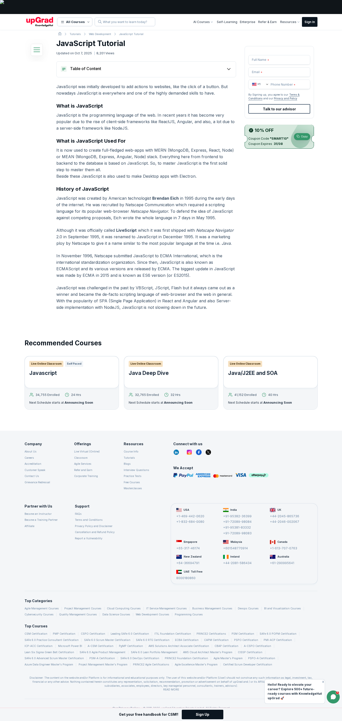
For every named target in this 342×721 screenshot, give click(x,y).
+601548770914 (235, 548)
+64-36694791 (187, 563)
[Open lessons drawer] (37, 51)
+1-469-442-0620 (190, 516)
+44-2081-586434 (237, 563)
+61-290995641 (282, 563)
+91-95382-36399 (237, 516)
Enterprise (247, 22)
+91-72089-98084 (237, 522)
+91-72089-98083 (237, 533)
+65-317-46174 (188, 548)
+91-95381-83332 (237, 527)
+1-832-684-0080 (190, 522)
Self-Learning (227, 22)
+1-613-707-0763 (283, 548)
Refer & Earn (267, 22)
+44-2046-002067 (284, 522)
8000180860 (186, 578)
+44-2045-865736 (284, 516)
